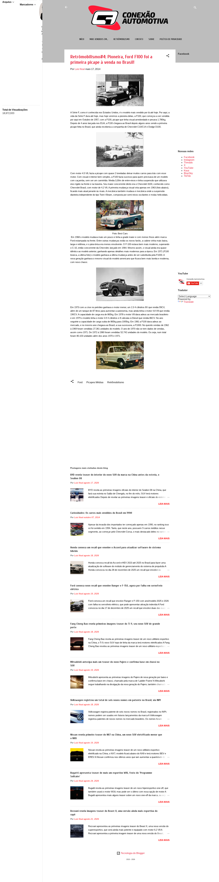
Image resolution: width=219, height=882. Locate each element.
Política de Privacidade (171, 39)
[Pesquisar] (195, 8)
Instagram (189, 160)
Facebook (189, 157)
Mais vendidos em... (99, 39)
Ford (80, 382)
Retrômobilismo (122, 39)
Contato (139, 39)
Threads (188, 162)
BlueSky (188, 173)
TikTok (187, 176)
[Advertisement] (187, 224)
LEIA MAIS (164, 504)
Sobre (151, 39)
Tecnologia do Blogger (132, 853)
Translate (189, 302)
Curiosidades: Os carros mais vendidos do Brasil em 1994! (101, 512)
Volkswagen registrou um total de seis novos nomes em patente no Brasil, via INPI (115, 700)
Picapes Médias (94, 382)
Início (81, 39)
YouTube (188, 168)
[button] (168, 56)
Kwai (186, 170)
